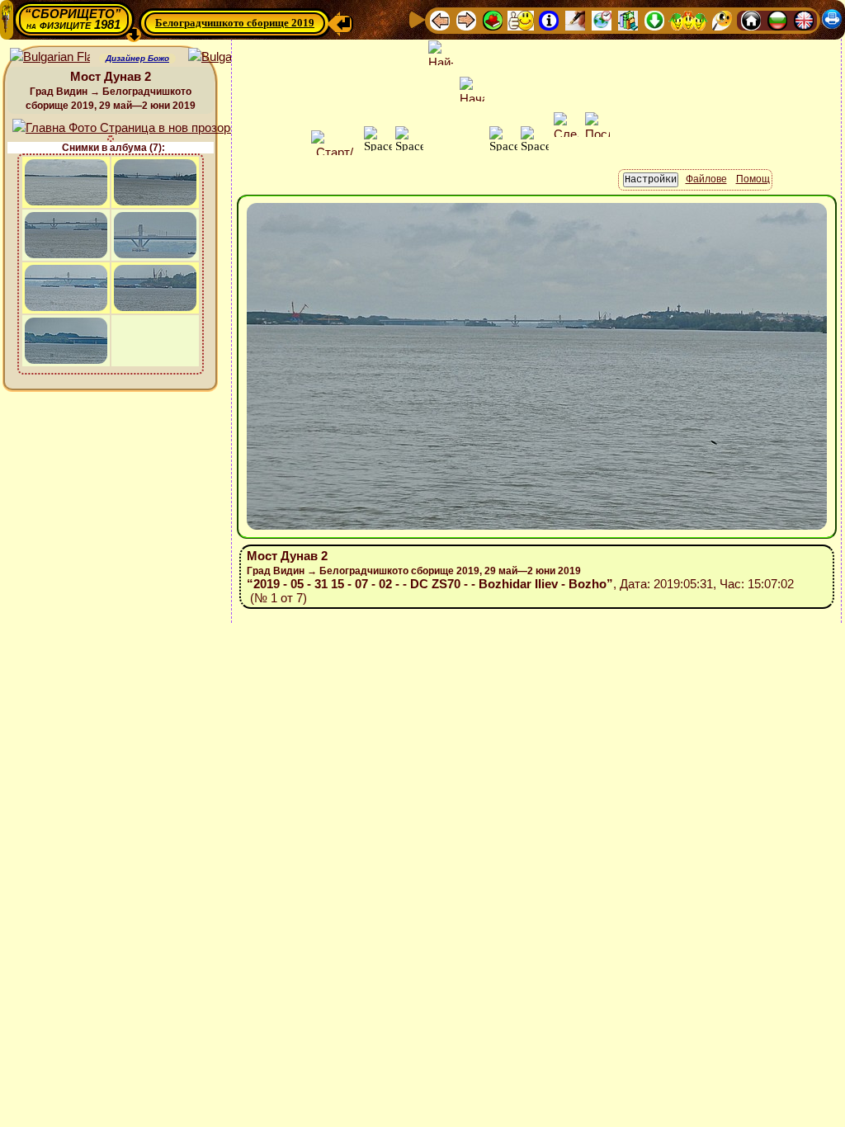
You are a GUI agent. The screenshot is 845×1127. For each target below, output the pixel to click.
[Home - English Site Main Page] (804, 19)
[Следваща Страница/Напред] (466, 19)
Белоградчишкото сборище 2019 (234, 23)
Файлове (706, 179)
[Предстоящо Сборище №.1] (520, 19)
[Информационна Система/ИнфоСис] (549, 19)
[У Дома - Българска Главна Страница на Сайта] (777, 19)
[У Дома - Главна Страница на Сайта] (751, 19)
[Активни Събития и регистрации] (601, 19)
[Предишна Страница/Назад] (440, 19)
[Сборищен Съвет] (688, 19)
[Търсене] (722, 19)
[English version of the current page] (50, 57)
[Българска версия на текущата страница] (228, 57)
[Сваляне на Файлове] (654, 19)
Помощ (753, 179)
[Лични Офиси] (575, 19)
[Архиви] (628, 19)
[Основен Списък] (493, 19)
